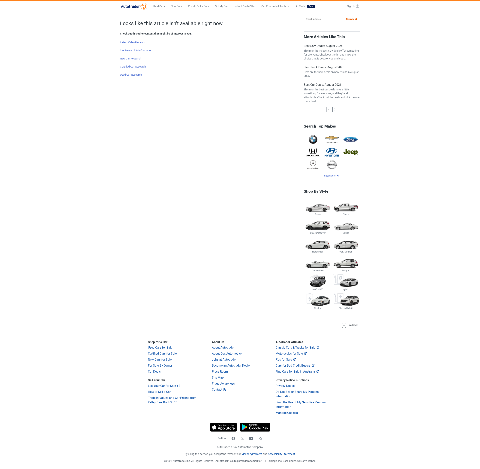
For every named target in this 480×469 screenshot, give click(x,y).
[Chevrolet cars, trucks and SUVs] (331, 139)
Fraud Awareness (223, 383)
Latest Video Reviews (132, 42)
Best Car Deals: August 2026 (322, 84)
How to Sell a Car (159, 392)
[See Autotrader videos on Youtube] (251, 438)
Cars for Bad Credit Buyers (293, 365)
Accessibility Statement (281, 453)
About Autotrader (223, 347)
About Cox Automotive (227, 353)
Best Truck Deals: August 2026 (324, 67)
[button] (353, 6)
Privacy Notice (285, 386)
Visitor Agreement (252, 453)
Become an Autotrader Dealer (231, 365)
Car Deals (154, 371)
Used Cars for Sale (160, 347)
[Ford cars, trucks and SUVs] (350, 139)
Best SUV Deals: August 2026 (323, 46)
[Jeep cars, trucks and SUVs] (350, 152)
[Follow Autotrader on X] (242, 438)
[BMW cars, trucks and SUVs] (313, 139)
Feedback (352, 325)
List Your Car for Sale (162, 386)
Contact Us (219, 389)
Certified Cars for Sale (162, 353)
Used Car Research (131, 74)
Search (350, 19)
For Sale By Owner (160, 365)
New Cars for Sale (160, 359)
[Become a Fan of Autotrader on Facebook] (233, 438)
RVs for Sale (284, 359)
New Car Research (130, 58)
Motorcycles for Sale (289, 353)
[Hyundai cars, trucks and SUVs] (331, 152)
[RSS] (260, 438)
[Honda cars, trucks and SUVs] (313, 152)
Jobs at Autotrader (224, 359)
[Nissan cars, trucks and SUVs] (331, 164)
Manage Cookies (287, 413)
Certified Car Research (133, 66)
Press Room (220, 371)
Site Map (218, 377)
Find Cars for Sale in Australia (295, 371)
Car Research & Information (136, 50)
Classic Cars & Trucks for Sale (295, 347)
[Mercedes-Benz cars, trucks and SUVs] (313, 164)
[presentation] (253, 427)
